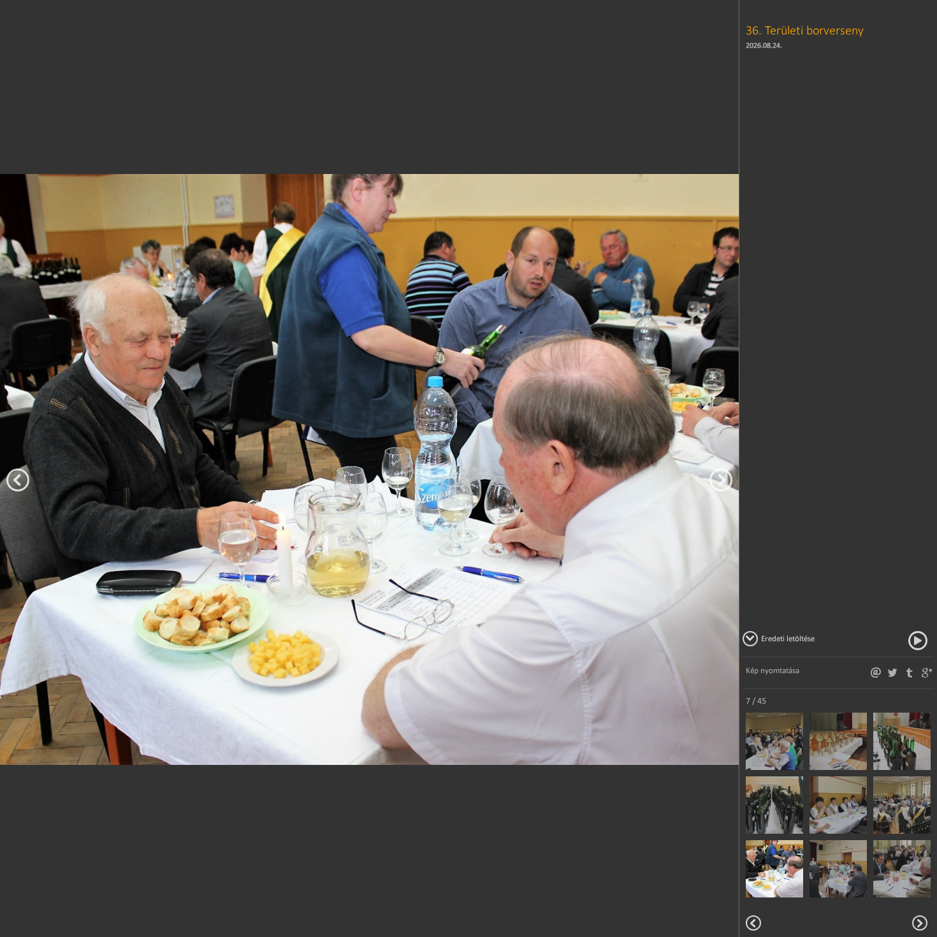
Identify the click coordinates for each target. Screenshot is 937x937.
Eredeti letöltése (788, 638)
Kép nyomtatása (772, 670)
